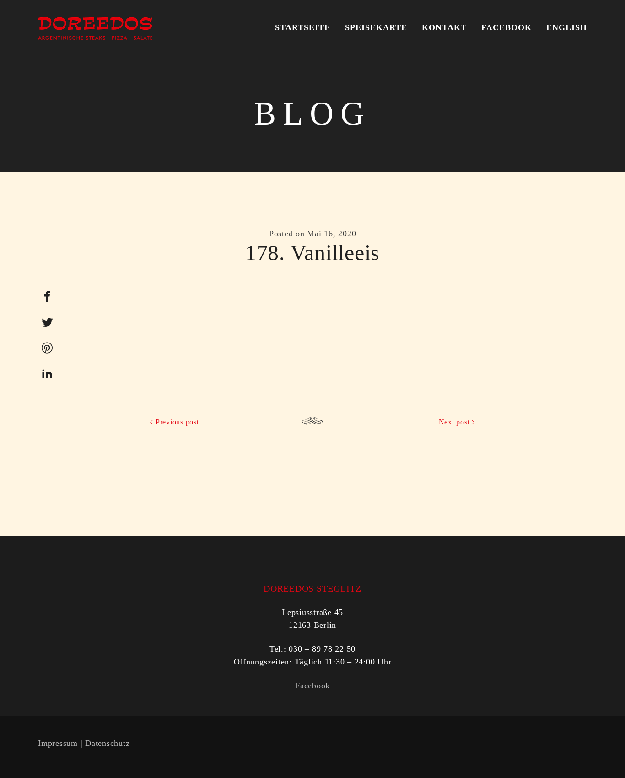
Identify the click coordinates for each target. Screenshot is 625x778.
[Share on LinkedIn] (47, 374)
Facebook (312, 685)
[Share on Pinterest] (47, 348)
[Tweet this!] (47, 322)
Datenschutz (107, 743)
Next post (454, 422)
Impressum (58, 743)
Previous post (177, 422)
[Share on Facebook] (47, 297)
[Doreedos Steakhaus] (95, 27)
